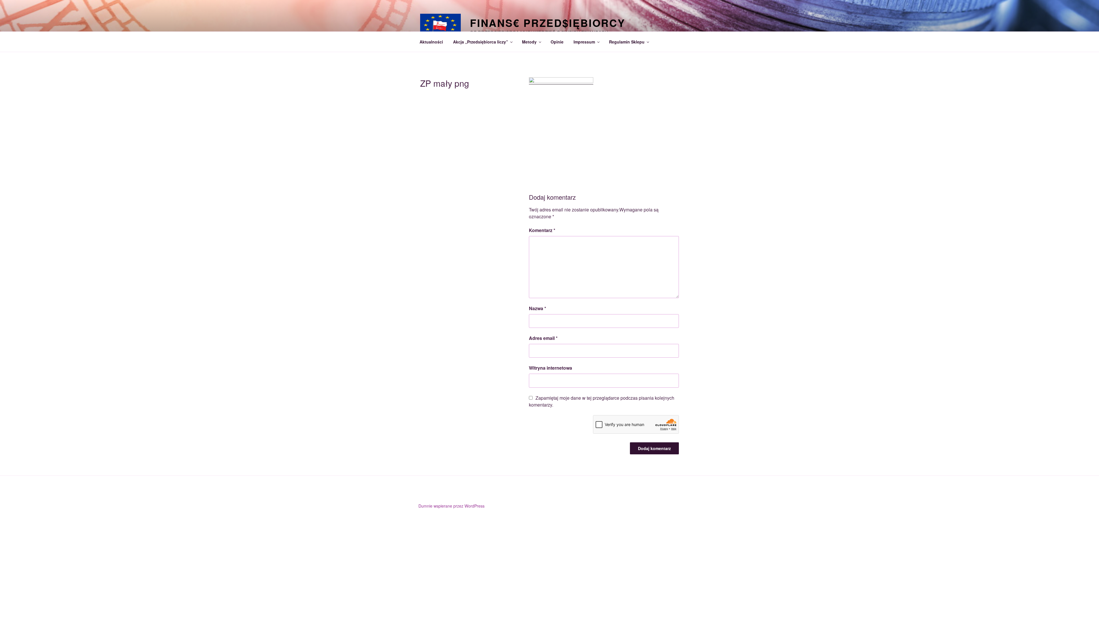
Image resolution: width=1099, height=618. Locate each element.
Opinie (557, 42)
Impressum (584, 42)
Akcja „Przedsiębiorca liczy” (480, 42)
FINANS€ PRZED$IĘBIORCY (547, 22)
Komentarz (542, 230)
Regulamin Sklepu (627, 42)
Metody (529, 42)
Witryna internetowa (550, 368)
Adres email (543, 338)
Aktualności (431, 42)
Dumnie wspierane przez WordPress (451, 506)
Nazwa (537, 308)
